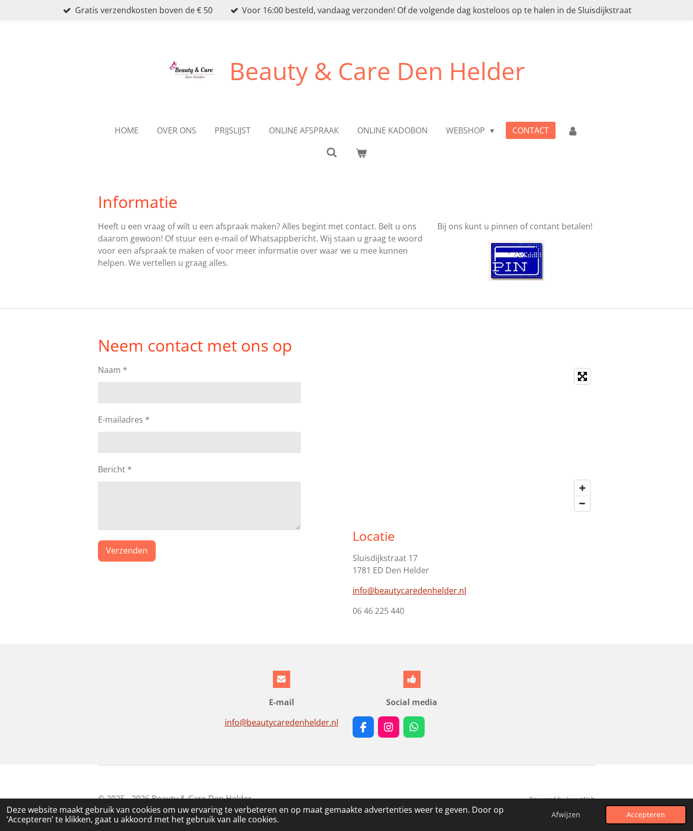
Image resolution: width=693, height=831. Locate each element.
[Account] (573, 130)
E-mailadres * (124, 419)
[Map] (474, 440)
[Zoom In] (582, 488)
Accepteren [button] (646, 814)
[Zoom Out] (582, 503)
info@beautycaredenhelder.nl (409, 590)
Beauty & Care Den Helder (377, 70)
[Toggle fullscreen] (582, 376)
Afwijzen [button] (565, 814)
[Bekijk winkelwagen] (361, 152)
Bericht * (115, 469)
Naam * (112, 369)
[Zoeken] (332, 152)
